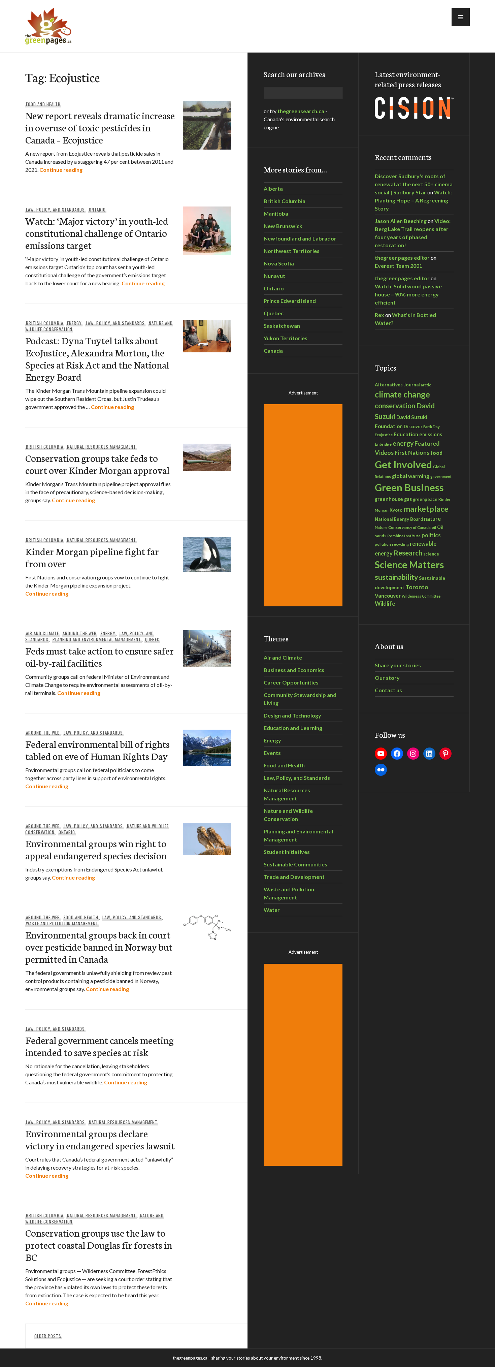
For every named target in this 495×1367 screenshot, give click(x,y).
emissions (430, 434)
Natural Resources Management (101, 446)
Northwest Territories (292, 251)
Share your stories (398, 665)
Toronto (416, 587)
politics (431, 535)
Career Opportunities (291, 682)
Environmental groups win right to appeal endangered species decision (96, 849)
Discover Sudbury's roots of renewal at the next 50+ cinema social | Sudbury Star (414, 184)
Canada (273, 350)
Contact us (388, 690)
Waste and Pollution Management (62, 923)
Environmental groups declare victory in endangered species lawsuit (100, 1139)
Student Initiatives (287, 852)
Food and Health (43, 104)
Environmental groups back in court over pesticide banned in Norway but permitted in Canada (98, 946)
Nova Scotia (279, 263)
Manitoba (276, 213)
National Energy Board (399, 519)
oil (434, 527)
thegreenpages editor (402, 257)
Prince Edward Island (290, 300)
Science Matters (409, 564)
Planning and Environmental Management (97, 639)
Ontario (97, 209)
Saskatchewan (282, 325)
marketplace (426, 508)
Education (406, 434)
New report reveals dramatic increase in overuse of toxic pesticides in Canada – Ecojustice (100, 127)
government (441, 476)
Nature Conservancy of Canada (403, 527)
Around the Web (80, 633)
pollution (383, 544)
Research (408, 553)
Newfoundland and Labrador (300, 238)
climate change (402, 394)
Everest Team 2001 (398, 265)
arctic (426, 384)
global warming (410, 476)
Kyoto (396, 510)
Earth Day (431, 426)
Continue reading (60, 169)
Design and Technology (292, 715)
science (431, 554)
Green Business (409, 487)
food (436, 452)
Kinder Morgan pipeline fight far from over (92, 557)
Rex (379, 315)
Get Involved (403, 464)
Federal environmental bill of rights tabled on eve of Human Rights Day (97, 750)
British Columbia (44, 323)
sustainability (396, 577)
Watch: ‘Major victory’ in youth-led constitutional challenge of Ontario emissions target (96, 233)
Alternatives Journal (397, 384)
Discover (413, 426)
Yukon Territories (285, 338)
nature (432, 518)
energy (403, 443)
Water (272, 910)
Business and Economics (294, 670)
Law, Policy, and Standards (55, 209)
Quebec (152, 639)
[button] (461, 17)
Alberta (273, 188)
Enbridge (383, 444)
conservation (395, 406)
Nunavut (274, 276)
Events (272, 753)
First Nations (412, 452)
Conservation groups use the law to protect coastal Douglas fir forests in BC (98, 1245)
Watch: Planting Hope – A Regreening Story (413, 200)
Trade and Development (294, 876)
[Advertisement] (304, 505)
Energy (74, 323)
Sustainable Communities (295, 864)
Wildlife (385, 603)
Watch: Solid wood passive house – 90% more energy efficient (408, 294)
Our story (387, 677)
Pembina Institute (404, 535)
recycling (400, 544)
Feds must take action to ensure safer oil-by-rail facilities (99, 656)
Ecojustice (384, 435)
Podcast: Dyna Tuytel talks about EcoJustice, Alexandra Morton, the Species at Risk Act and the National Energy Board (97, 358)
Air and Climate (42, 633)
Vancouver (388, 596)
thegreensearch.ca (300, 111)
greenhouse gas (393, 499)
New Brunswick (283, 226)
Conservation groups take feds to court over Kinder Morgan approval (97, 464)
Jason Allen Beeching (401, 221)
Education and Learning (293, 728)
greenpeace (425, 499)
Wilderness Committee (421, 596)
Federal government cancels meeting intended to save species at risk (99, 1046)
